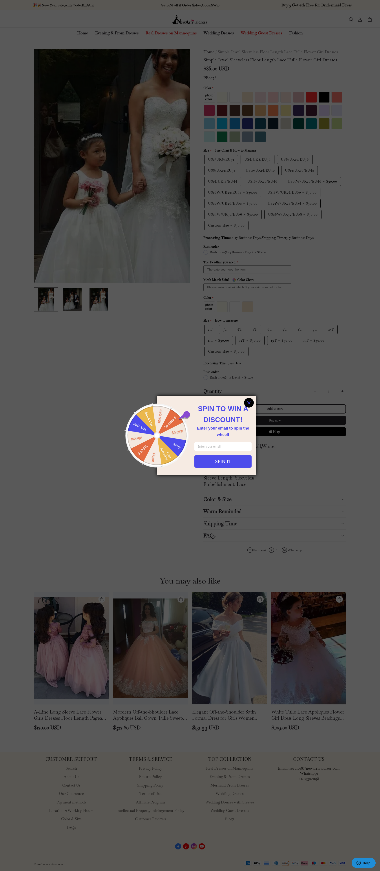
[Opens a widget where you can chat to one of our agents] (363, 863)
